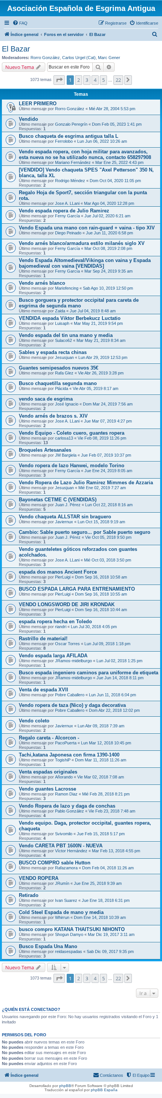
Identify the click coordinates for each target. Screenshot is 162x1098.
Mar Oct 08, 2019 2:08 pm (108, 248)
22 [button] (118, 79)
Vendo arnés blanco (42, 283)
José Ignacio (66, 404)
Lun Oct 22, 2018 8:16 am (109, 504)
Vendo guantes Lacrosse (47, 789)
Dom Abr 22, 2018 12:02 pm (114, 710)
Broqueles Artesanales (45, 450)
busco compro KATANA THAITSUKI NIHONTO (72, 929)
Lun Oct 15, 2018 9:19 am (101, 521)
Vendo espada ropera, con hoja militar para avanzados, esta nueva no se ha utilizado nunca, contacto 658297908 (85, 154)
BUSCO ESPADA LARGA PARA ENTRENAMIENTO (77, 589)
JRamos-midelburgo (73, 660)
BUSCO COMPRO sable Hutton (54, 863)
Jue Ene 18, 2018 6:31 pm (106, 900)
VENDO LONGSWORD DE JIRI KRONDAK (67, 604)
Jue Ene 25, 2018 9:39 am (98, 883)
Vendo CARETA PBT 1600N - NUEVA (60, 845)
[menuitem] (20, 23)
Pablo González (69, 811)
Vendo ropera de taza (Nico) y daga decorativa (72, 705)
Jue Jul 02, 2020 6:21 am (107, 216)
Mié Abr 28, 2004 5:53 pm (112, 108)
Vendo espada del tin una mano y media (66, 335)
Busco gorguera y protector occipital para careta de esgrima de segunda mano (79, 303)
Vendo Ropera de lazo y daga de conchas (67, 806)
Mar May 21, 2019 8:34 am (100, 340)
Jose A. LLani (67, 203)
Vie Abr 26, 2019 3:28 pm (101, 373)
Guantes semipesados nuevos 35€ (58, 368)
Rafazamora (66, 868)
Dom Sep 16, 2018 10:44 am (101, 609)
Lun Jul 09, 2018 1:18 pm (107, 643)
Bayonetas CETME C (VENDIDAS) (57, 499)
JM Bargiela (65, 455)
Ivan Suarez (66, 900)
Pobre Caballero (69, 694)
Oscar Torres (67, 643)
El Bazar (16, 49)
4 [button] (95, 79)
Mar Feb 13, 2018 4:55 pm (116, 850)
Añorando (64, 777)
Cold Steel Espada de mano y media (61, 912)
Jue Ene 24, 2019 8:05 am (108, 470)
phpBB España (104, 1090)
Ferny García (67, 216)
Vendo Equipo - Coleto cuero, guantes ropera (71, 433)
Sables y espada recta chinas (53, 352)
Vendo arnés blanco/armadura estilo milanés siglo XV (82, 243)
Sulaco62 (63, 340)
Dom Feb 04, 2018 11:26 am (108, 868)
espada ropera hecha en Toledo (55, 621)
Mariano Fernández (73, 162)
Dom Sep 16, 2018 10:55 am (101, 594)
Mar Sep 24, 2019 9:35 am (108, 271)
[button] (59, 79)
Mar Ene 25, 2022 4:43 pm (119, 162)
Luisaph (62, 323)
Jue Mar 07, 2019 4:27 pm (108, 421)
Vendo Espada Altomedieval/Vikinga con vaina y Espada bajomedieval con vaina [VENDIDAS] (85, 263)
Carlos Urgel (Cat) (79, 57)
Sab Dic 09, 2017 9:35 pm (110, 951)
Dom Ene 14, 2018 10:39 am (100, 917)
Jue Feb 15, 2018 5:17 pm (101, 833)
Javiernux (64, 521)
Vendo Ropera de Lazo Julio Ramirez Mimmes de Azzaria (86, 482)
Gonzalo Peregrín (71, 124)
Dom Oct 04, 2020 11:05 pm (115, 180)
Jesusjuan (64, 357)
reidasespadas (68, 951)
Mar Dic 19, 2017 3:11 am (111, 934)
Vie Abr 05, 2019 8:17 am (95, 388)
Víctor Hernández (71, 850)
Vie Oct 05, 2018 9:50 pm (108, 537)
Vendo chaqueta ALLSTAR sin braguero (65, 516)
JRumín (62, 883)
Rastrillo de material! (43, 638)
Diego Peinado (68, 233)
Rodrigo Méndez (70, 180)
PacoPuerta (65, 743)
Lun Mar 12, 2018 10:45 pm (106, 743)
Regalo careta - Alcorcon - (49, 738)
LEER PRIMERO (38, 103)
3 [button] (87, 79)
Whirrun (62, 917)
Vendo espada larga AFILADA (53, 655)
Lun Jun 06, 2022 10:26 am (102, 141)
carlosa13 (64, 438)
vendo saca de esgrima (46, 399)
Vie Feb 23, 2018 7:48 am (112, 811)
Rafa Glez (64, 373)
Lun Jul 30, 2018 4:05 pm (94, 626)
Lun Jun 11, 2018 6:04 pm (112, 694)
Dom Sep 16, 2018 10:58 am (101, 577)
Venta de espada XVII (43, 689)
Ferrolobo (64, 141)
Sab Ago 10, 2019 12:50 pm (108, 288)
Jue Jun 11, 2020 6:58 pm (109, 233)
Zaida (60, 311)
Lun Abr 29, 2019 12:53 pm (102, 357)
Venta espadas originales (48, 772)
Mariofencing (66, 288)
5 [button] (103, 79)
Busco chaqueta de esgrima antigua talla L (68, 136)
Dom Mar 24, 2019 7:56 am (108, 404)
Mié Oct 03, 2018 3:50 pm (107, 560)
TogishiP (62, 760)
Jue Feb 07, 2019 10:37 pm (106, 455)
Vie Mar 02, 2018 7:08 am (100, 777)
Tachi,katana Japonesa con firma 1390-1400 (69, 755)
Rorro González (45, 57)
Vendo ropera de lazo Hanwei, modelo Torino (71, 465)
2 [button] (78, 79)
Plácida (61, 388)
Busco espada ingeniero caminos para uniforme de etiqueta (88, 672)
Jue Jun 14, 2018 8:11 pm (120, 677)
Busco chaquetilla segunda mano (58, 383)
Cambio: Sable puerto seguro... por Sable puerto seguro (84, 532)
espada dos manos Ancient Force (58, 572)
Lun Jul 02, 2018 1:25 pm (119, 660)
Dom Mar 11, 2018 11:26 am (100, 760)
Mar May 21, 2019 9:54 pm (98, 323)
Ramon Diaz (66, 794)
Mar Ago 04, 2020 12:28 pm (109, 203)
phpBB (65, 1086)
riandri (60, 626)
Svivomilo (63, 833)
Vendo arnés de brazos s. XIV (53, 416)
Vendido (28, 119)
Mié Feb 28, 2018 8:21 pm (106, 794)
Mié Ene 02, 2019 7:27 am (102, 487)
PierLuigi (62, 577)
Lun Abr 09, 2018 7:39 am (101, 726)
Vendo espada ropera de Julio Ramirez (64, 211)
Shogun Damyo (69, 934)
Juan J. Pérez (68, 504)
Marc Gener (109, 57)
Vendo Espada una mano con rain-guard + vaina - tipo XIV (87, 228)
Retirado (28, 895)
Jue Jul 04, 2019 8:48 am (93, 311)
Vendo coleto (34, 721)
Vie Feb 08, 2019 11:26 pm (102, 438)
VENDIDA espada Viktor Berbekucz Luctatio (70, 318)
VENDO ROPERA (38, 878)
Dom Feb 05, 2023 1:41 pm (117, 124)
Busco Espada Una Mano (48, 946)
